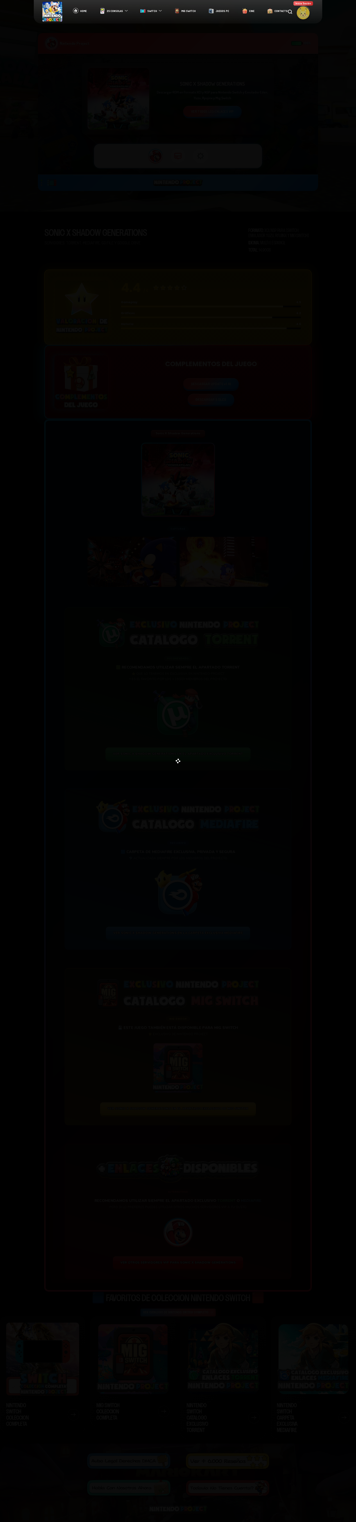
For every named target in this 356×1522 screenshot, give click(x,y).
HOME (83, 11)
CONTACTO (281, 11)
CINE (251, 11)
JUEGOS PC (222, 11)
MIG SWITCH (188, 11)
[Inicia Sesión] (303, 13)
